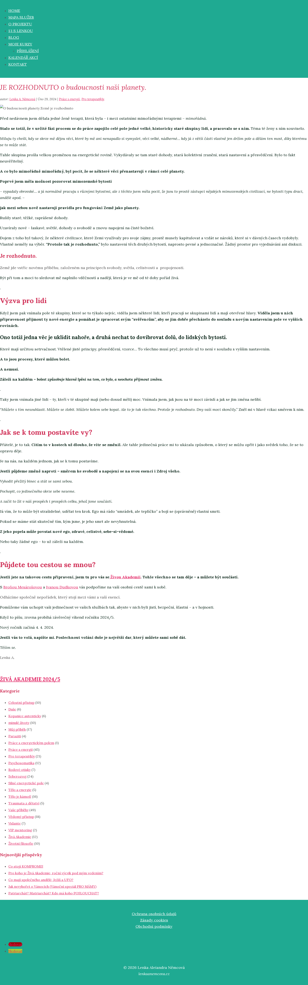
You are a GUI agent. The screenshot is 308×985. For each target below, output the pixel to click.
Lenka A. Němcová (22, 99)
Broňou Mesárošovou (22, 587)
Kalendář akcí (23, 57)
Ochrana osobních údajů (154, 913)
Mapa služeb (21, 17)
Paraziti (14, 736)
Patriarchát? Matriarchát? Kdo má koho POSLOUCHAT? (53, 893)
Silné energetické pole (26, 783)
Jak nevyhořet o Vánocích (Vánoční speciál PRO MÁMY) (52, 886)
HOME (14, 10)
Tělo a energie (19, 790)
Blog (13, 37)
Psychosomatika (21, 763)
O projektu (20, 24)
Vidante (14, 823)
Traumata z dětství (23, 803)
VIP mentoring (20, 830)
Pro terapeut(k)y (93, 99)
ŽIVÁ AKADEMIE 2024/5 (30, 679)
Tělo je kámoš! (19, 796)
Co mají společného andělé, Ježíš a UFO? (40, 880)
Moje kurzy (20, 44)
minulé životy (18, 723)
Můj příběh (17, 729)
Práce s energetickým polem (31, 743)
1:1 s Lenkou (20, 30)
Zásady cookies (154, 920)
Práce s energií (69, 99)
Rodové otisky (19, 770)
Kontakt (17, 64)
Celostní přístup (21, 702)
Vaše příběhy (18, 810)
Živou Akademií (125, 577)
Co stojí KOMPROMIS (25, 866)
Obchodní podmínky (154, 926)
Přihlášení (28, 50)
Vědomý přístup (21, 817)
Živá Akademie (19, 837)
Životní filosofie (20, 843)
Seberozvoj (17, 776)
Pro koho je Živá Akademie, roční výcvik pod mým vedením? (55, 873)
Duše (12, 709)
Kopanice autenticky (24, 716)
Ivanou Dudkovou (62, 587)
